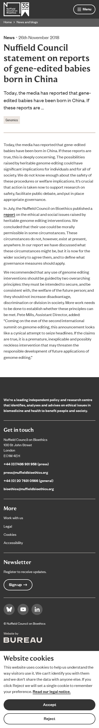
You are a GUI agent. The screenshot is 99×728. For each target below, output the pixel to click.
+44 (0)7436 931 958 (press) (26, 463)
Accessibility (13, 542)
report (9, 214)
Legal (8, 526)
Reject (49, 718)
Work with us (13, 517)
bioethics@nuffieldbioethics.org (29, 488)
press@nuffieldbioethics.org (26, 472)
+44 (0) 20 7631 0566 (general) (28, 480)
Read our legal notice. (52, 691)
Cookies (10, 534)
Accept (49, 704)
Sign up (15, 584)
